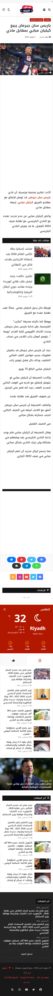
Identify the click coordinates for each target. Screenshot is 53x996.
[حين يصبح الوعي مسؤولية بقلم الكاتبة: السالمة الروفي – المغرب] (42, 731)
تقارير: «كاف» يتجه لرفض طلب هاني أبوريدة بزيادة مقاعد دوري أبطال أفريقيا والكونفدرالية (17, 284)
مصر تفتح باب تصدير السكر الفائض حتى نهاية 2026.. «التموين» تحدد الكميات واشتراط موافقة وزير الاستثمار (18, 676)
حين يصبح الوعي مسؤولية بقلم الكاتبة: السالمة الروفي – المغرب (18, 731)
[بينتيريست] (21, 559)
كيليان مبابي (25, 202)
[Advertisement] (26, 107)
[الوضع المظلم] (8, 10)
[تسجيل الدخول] (44, 10)
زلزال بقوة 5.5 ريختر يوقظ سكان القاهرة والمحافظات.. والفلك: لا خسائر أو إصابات (18, 745)
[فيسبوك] (41, 559)
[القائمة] (3, 10)
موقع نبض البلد (43, 977)
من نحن (26, 982)
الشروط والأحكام (11, 977)
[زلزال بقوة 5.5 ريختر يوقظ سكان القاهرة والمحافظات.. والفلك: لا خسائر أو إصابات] (42, 746)
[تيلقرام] (26, 566)
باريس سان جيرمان (40, 197)
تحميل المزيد (26, 954)
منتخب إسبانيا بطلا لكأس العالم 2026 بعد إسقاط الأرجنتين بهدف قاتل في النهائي (18, 256)
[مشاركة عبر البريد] (16, 566)
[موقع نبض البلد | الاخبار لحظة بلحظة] (26, 9)
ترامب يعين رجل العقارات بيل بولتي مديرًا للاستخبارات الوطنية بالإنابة (29, 785)
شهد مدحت (44, 37)
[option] (26, 774)
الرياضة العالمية (36, 20)
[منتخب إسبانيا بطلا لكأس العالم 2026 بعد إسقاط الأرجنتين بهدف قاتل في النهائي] (42, 251)
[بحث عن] (49, 10)
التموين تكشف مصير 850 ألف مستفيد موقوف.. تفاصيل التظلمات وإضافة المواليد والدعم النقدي (19, 715)
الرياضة (47, 20)
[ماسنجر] (11, 559)
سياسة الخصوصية (27, 977)
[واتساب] (36, 566)
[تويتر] (31, 559)
